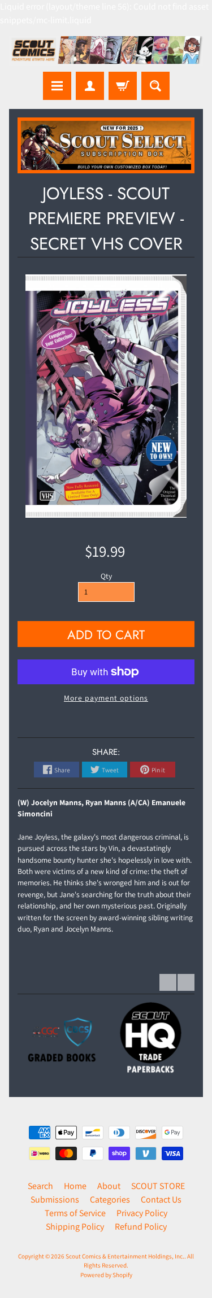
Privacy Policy (141, 1213)
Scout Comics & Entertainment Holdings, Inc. (125, 1256)
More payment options (106, 698)
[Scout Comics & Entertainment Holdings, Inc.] (106, 51)
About (108, 1186)
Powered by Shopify (106, 1275)
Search (40, 1186)
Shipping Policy (75, 1227)
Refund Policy (141, 1227)
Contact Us (161, 1199)
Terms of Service (75, 1213)
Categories (110, 1199)
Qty (106, 576)
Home (75, 1186)
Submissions (55, 1199)
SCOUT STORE (158, 1186)
